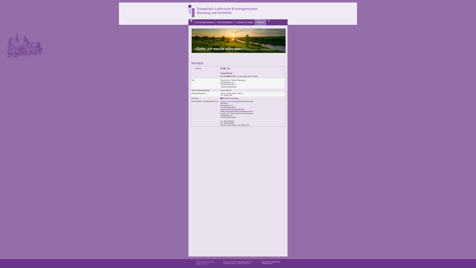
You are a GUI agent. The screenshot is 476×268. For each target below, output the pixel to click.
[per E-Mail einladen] (224, 68)
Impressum (266, 262)
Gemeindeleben (225, 22)
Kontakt (265, 263)
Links (271, 263)
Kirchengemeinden (204, 22)
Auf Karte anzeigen (230, 98)
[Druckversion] (229, 68)
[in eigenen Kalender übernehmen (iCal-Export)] (221, 68)
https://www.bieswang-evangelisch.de (237, 111)
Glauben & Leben (244, 22)
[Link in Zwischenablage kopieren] (227, 68)
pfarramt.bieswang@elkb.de (232, 109)
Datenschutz (275, 262)
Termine (260, 22)
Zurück (198, 68)
